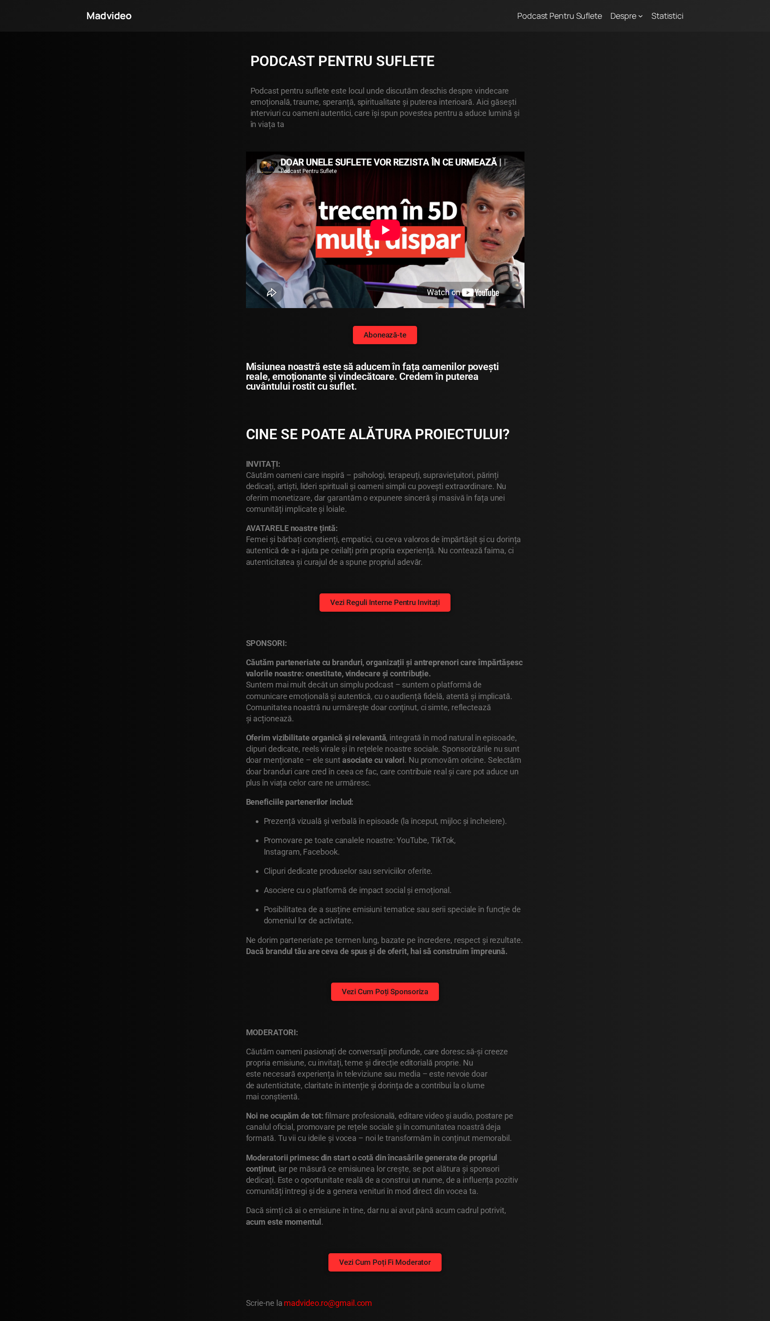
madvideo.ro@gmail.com (328, 1303)
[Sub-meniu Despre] (640, 15)
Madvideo (108, 15)
